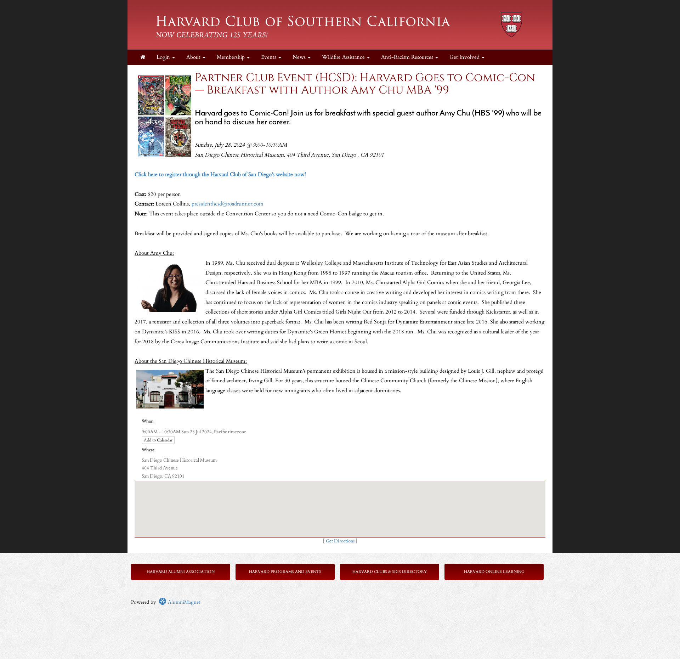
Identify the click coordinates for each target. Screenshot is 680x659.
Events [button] (269, 57)
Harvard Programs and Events (285, 571)
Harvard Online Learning (494, 571)
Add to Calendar (158, 440)
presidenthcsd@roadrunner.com (228, 204)
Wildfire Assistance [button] (344, 57)
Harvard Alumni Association (181, 571)
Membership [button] (231, 57)
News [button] (300, 57)
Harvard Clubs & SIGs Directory (389, 571)
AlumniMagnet (183, 602)
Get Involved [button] (465, 57)
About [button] (194, 57)
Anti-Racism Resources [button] (408, 57)
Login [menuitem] (164, 57)
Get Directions (340, 541)
